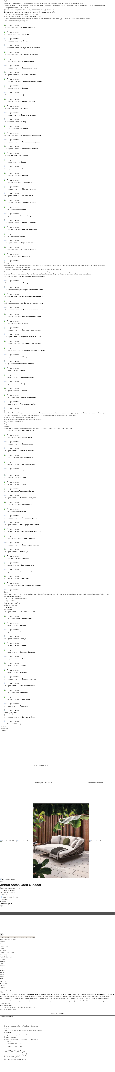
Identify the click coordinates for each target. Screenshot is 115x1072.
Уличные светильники (89, 265)
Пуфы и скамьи (64, 19)
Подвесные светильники (53, 270)
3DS (1, 902)
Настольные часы (35, 419)
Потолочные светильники (13, 265)
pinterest (24, 1053)
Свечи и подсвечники (63, 413)
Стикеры (7, 426)
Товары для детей (10, 713)
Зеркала (15, 413)
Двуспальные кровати (12, 12)
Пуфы (45, 10)
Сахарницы (8, 607)
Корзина (15, 1039)
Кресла (25, 10)
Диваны (6, 10)
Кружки (19, 599)
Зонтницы (36, 428)
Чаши (19, 603)
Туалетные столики (99, 5)
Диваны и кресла (21, 3)
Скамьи (25, 8)
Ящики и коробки (66, 428)
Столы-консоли (71, 5)
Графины (7, 605)
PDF (1, 906)
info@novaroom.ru (24, 724)
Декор (6, 411)
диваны (3, 937)
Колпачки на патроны (19, 274)
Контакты (34, 1026)
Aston (2, 948)
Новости (38, 1035)
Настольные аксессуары (21, 415)
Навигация (14, 1026)
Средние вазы (29, 417)
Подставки (8, 610)
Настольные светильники (33, 265)
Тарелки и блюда (36, 594)
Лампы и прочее (24, 267)
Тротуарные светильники (75, 272)
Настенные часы (22, 419)
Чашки (24, 599)
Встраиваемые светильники (14, 270)
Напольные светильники (71, 265)
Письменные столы (84, 5)
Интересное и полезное (67, 415)
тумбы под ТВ (34, 14)
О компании (30, 1035)
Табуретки (24, 5)
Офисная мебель (64, 3)
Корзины (44, 428)
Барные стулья (14, 5)
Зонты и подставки (46, 19)
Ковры (20, 413)
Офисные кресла (10, 16)
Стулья (6, 5)
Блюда (6, 601)
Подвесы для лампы (67, 274)
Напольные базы (39, 274)
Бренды (3, 730)
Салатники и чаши (49, 594)
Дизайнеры (4, 728)
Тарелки (12, 601)
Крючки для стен (54, 428)
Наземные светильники (12, 272)
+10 (8, 23)
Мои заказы (23, 1039)
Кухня (6, 592)
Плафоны (48, 274)
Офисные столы (22, 16)
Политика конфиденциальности (16, 1059)
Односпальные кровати (29, 12)
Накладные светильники (34, 270)
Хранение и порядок (38, 415)
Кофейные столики (57, 5)
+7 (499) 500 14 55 (10, 724)
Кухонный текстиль (92, 594)
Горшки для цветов (90, 413)
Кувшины (13, 605)
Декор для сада (52, 415)
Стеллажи (19, 14)
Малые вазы (19, 417)
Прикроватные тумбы (47, 12)
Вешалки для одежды (24, 428)
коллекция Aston (23, 937)
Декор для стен (77, 413)
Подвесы (56, 274)
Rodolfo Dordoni (6, 957)
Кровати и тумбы (34, 3)
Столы (31, 5)
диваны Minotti (11, 937)
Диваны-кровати (16, 10)
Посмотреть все (57, 1013)
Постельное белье (16, 422)
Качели (56, 19)
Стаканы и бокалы (10, 594)
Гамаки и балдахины (17, 19)
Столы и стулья (9, 3)
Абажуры (7, 274)
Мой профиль (33, 1039)
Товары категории (13, 25)
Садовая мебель (77, 3)
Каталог (3, 726)
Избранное (8, 1039)
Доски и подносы (78, 594)
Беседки (7, 19)
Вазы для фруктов (10, 603)
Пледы (6, 422)
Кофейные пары (10, 599)
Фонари (25, 272)
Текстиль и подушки (31, 413)
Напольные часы (10, 419)
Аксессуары (16, 596)
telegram (6, 1053)
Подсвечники (9, 424)
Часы (10, 413)
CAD (4, 902)
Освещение (8, 263)
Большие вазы (9, 417)
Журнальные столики (42, 5)
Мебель (6, 1)
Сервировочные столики (13, 8)
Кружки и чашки (24, 594)
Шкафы (26, 14)
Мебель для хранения (49, 3)
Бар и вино (8, 596)
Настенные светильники (52, 265)
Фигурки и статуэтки (47, 413)
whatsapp (12, 1053)
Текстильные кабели (83, 274)
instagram (18, 1053)
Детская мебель (10, 715)
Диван (5, 885)
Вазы (5, 413)
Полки (12, 14)
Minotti (2, 881)
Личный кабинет (24, 1026)
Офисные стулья (35, 16)
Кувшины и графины (64, 594)
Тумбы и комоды (10, 428)
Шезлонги (51, 10)
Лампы (29, 274)
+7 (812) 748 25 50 (15, 1046)
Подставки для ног (35, 10)
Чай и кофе (104, 594)
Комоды (7, 14)
